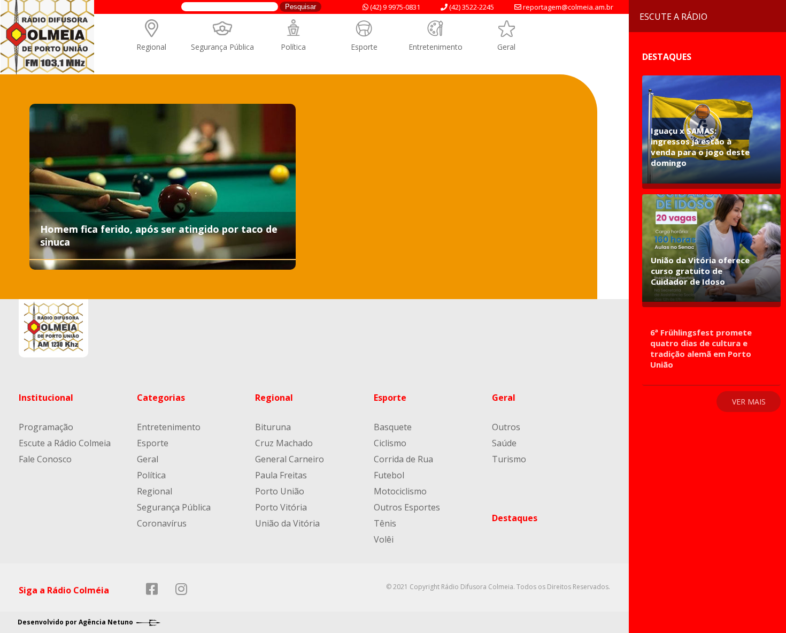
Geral (506, 47)
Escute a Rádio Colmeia (65, 443)
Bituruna (273, 427)
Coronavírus (162, 523)
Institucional (46, 397)
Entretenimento (436, 47)
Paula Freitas (281, 475)
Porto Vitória (281, 507)
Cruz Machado (284, 443)
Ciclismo (390, 443)
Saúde (504, 443)
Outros (506, 427)
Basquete (393, 427)
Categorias (161, 397)
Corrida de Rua (403, 459)
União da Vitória (287, 523)
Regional (151, 47)
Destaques (514, 518)
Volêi (384, 539)
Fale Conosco (45, 459)
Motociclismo (400, 491)
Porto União (279, 491)
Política (293, 47)
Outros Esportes (407, 507)
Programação (46, 427)
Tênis (385, 523)
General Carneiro (289, 459)
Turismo (509, 459)
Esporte (364, 47)
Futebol (389, 475)
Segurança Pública (222, 47)
